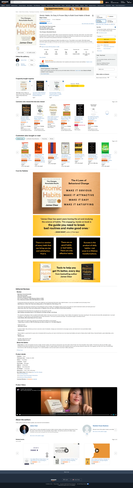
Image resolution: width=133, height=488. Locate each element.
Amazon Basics (22, 5)
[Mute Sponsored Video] (47, 456)
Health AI (8, 5)
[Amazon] (5, 2)
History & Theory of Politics (53, 158)
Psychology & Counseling (34, 11)
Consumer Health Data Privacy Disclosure (68, 483)
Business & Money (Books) (26, 377)
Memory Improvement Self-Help (40, 161)
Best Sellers (29, 5)
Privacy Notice (56, 483)
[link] (40, 86)
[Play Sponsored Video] (66, 450)
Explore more (89, 61)
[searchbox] (57, 2)
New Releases (37, 5)
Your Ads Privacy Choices (81, 483)
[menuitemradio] (113, 414)
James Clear (43, 19)
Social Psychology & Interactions (46, 11)
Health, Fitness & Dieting (23, 11)
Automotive (108, 5)
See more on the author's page (37, 435)
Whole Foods (50, 5)
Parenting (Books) (24, 373)
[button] (3, 5)
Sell (73, 5)
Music (86, 5)
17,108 (28, 158)
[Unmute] (116, 414)
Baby (113, 5)
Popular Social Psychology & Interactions (29, 375)
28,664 (95, 158)
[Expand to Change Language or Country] (70, 479)
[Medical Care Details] (17, 5)
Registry (82, 5)
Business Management (26, 161)
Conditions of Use (49, 483)
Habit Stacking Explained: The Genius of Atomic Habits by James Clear (35, 390)
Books (63, 5)
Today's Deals (57, 5)
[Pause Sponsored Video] (47, 454)
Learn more (78, 70)
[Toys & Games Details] (104, 5)
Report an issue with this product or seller (50, 46)
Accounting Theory (65, 161)
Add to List (101, 69)
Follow (31, 60)
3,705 (82, 158)
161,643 (42, 158)
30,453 (68, 158)
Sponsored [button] (18, 441)
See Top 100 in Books (37, 372)
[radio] (101, 17)
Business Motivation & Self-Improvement (107, 161)
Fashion (77, 5)
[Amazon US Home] (53, 480)
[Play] (17, 414)
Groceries (43, 5)
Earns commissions (28, 388)
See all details (43, 57)
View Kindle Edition (45, 73)
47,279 (108, 158)
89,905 (55, 156)
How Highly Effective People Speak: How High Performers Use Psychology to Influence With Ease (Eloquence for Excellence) (39, 459)
